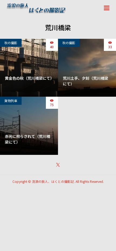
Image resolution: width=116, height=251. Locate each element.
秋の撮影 (10, 42)
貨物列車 (10, 100)
